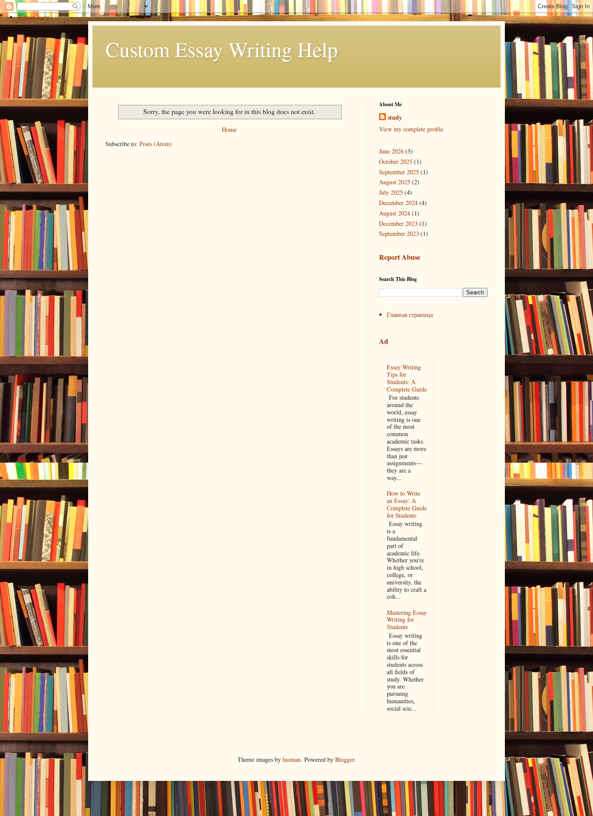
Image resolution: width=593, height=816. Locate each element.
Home (229, 129)
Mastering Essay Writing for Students (407, 619)
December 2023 (398, 223)
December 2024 (398, 203)
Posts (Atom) (155, 144)
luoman (292, 759)
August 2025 (394, 182)
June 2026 (391, 151)
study (395, 117)
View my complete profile (411, 129)
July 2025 (391, 192)
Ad (383, 341)
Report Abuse (399, 257)
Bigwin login (33, 17)
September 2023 (399, 233)
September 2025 (399, 172)
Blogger (344, 759)
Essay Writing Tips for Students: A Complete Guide (407, 378)
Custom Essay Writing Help (221, 49)
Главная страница (410, 314)
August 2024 (394, 213)
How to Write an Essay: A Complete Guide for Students (407, 504)
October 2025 (395, 161)
